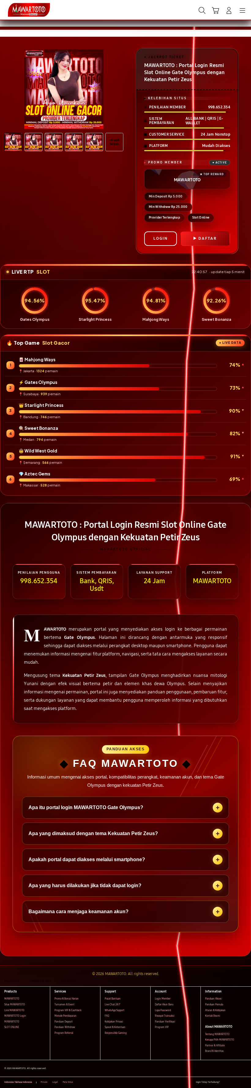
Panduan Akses (213, 998)
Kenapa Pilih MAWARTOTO (219, 1039)
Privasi (44, 1082)
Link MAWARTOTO (14, 1010)
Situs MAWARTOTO (14, 1004)
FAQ (107, 1016)
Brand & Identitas (214, 1051)
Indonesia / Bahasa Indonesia (18, 1082)
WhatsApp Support (114, 1010)
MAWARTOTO (11, 998)
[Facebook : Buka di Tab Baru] (224, 1082)
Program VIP (162, 1027)
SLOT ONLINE (11, 1027)
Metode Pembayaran (65, 1016)
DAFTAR (207, 238)
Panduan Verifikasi (165, 1021)
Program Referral (63, 1033)
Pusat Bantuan (113, 998)
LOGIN (160, 238)
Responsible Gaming (116, 1033)
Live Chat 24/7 (112, 1004)
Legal (55, 1082)
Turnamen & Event (64, 1004)
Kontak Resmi (212, 1016)
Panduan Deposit (63, 1021)
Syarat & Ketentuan (115, 1027)
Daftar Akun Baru (164, 1004)
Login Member (162, 998)
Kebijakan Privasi (114, 1021)
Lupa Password (163, 1010)
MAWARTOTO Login (15, 1016)
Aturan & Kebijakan (215, 1010)
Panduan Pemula (214, 1004)
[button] (215, 10)
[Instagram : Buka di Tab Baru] (238, 1082)
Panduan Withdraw (64, 1027)
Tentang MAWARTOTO (217, 1034)
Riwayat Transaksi (164, 1016)
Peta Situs (68, 1082)
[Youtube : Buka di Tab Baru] (245, 1082)
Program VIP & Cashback (67, 1010)
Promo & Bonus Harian (66, 998)
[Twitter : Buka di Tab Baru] (231, 1082)
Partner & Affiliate (215, 1045)
